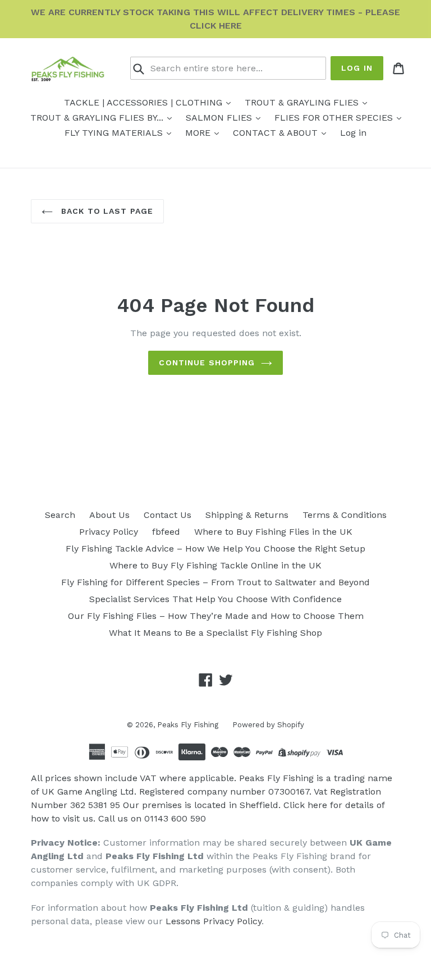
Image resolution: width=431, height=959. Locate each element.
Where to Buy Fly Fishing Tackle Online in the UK (215, 565)
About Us (109, 515)
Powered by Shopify (268, 725)
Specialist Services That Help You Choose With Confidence (215, 599)
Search (60, 515)
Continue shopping (207, 362)
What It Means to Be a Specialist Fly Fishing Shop (215, 632)
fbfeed (166, 531)
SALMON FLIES (220, 117)
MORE (199, 132)
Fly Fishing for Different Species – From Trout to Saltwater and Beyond (215, 582)
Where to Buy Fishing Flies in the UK (273, 531)
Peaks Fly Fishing (187, 725)
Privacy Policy (108, 531)
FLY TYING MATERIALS (115, 132)
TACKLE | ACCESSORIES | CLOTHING (144, 102)
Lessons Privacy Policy (214, 921)
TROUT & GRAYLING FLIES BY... (98, 117)
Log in (357, 67)
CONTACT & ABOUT (276, 132)
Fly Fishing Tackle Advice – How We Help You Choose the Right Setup (215, 548)
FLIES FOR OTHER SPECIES (335, 117)
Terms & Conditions (344, 515)
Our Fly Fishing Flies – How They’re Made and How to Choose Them (216, 616)
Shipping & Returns (246, 515)
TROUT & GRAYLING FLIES (303, 102)
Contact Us (167, 515)
